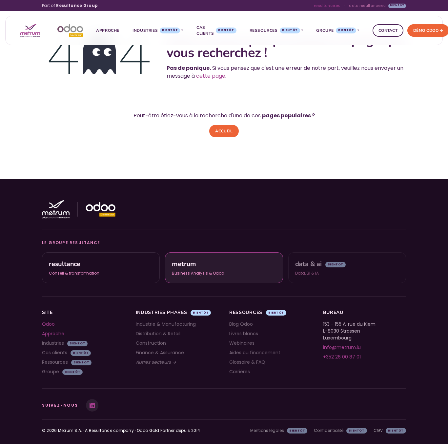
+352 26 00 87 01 (342, 357)
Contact (387, 30)
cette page (210, 76)
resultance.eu (327, 5)
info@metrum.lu (342, 347)
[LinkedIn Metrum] (92, 405)
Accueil (224, 131)
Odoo (48, 324)
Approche (107, 30)
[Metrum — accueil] (30, 30)
